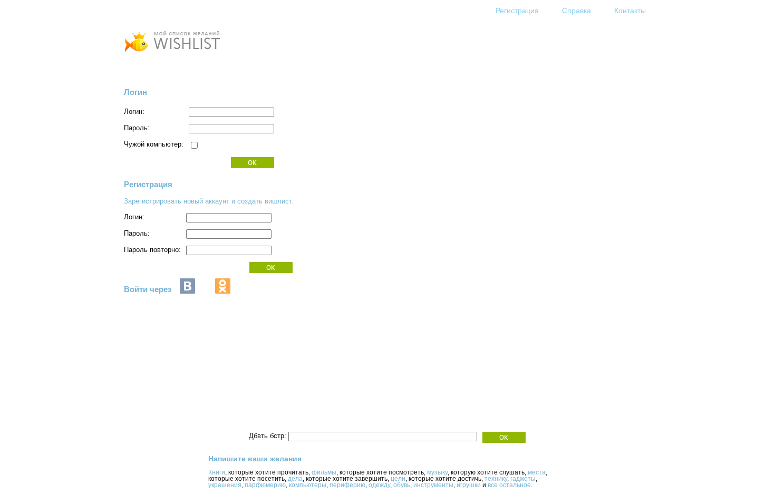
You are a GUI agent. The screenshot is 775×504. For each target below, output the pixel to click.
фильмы (324, 472)
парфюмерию (265, 485)
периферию (347, 485)
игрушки (469, 485)
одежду (379, 485)
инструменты (433, 485)
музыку (437, 472)
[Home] (172, 53)
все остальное (509, 485)
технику (496, 479)
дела (295, 479)
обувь (401, 485)
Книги (216, 472)
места (537, 472)
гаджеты (523, 479)
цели (398, 479)
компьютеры (307, 485)
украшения (224, 485)
